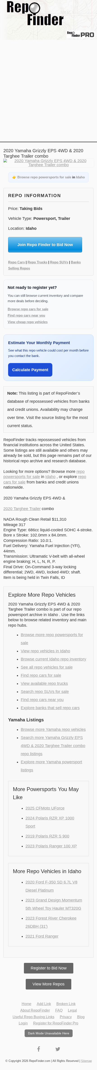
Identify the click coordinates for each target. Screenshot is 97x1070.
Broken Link (66, 1004)
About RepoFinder (35, 1010)
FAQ (58, 1010)
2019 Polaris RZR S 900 (47, 836)
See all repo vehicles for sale (47, 667)
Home (26, 1004)
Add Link (44, 1004)
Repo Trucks (37, 262)
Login (23, 1023)
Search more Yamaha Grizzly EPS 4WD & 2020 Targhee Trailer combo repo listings (53, 745)
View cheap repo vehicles (28, 322)
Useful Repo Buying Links (33, 1017)
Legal (72, 1010)
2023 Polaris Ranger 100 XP (51, 846)
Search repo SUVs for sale (45, 691)
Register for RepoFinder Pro (55, 1023)
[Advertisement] (48, 90)
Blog (81, 1017)
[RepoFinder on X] (58, 1049)
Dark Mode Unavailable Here (48, 1033)
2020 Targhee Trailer (22, 508)
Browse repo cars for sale (28, 309)
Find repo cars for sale (41, 675)
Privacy (66, 1017)
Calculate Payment (30, 370)
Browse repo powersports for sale (44, 177)
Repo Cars (16, 262)
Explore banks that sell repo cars (50, 708)
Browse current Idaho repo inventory (53, 659)
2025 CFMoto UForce (45, 808)
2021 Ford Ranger (41, 936)
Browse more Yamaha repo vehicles (53, 729)
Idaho (80, 177)
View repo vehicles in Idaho (45, 651)
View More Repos (48, 984)
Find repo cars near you (26, 315)
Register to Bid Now (49, 968)
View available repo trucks (44, 683)
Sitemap (86, 1061)
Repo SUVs (59, 262)
